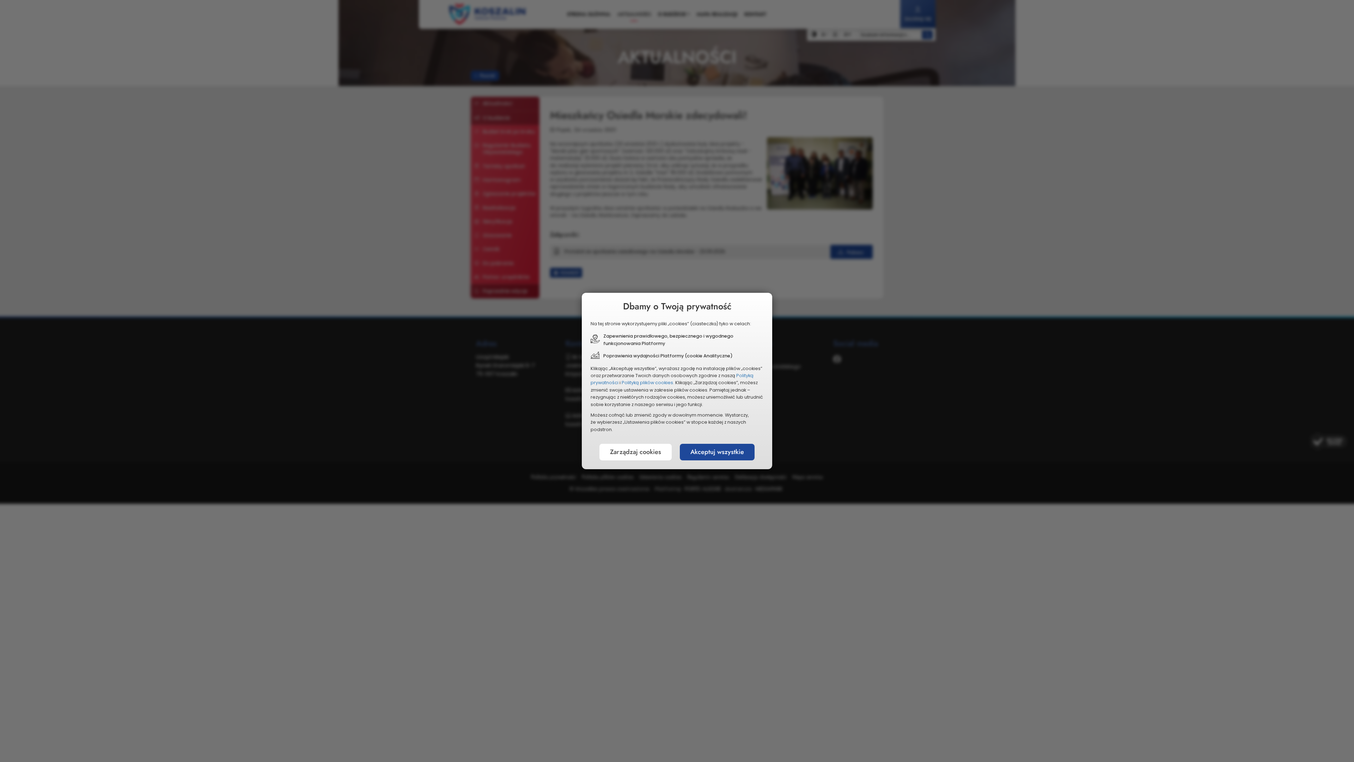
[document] (677, 381)
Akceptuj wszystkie (717, 451)
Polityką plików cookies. (648, 383)
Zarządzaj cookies (635, 451)
